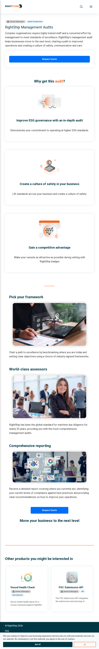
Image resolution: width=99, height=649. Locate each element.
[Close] (85, 644)
